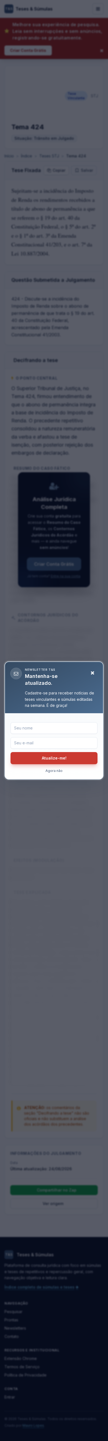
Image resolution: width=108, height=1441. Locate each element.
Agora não (54, 771)
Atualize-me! (54, 758)
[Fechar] (92, 673)
